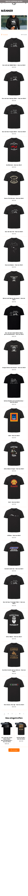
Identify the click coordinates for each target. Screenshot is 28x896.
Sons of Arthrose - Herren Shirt (14, 198)
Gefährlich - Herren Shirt (14, 165)
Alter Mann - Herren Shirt (14, 637)
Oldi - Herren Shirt (14, 435)
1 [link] (4, 714)
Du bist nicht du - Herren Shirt (14, 569)
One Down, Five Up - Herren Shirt (14, 704)
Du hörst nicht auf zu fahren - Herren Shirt (14, 671)
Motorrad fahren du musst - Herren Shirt (14, 299)
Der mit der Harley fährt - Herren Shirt (14, 98)
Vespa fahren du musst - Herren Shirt (14, 367)
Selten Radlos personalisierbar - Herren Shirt (14, 401)
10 (19, 713)
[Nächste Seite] (23, 713)
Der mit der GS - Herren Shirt (14, 231)
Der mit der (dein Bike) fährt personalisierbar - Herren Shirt (14, 333)
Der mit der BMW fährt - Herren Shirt (14, 65)
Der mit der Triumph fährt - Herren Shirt (14, 603)
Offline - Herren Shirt (14, 535)
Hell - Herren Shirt (14, 502)
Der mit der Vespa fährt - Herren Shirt (14, 132)
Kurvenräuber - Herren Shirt (14, 265)
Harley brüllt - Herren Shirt (21, 738)
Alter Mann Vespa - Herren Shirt (14, 469)
